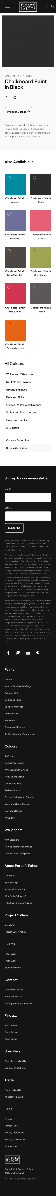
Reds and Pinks (15, 397)
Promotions (11, 1146)
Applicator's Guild (14, 1096)
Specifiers (13, 1051)
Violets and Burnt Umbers (21, 412)
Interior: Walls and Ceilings (18, 686)
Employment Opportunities (19, 1003)
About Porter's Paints (21, 865)
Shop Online (11, 1039)
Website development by (21, 1179)
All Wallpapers (12, 839)
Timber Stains (11, 713)
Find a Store (11, 1025)
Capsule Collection (17, 440)
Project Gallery (16, 915)
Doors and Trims (13, 699)
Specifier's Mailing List (16, 1061)
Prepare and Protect (15, 727)
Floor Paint (10, 720)
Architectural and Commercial (20, 734)
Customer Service (14, 989)
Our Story (10, 875)
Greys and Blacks (16, 420)
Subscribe (14, 527)
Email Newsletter (13, 996)
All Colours (12, 427)
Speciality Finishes (19, 76)
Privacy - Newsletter (15, 1139)
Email (8, 507)
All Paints (9, 679)
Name (8, 489)
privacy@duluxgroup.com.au (25, 638)
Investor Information (15, 889)
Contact (11, 980)
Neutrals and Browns (18, 382)
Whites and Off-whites (19, 374)
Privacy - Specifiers (14, 1132)
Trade (9, 1080)
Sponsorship (11, 882)
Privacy (8, 1119)
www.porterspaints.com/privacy (17, 604)
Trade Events (11, 960)
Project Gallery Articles (16, 931)
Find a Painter (11, 1032)
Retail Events (11, 953)
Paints (9, 669)
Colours (11, 746)
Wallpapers (14, 830)
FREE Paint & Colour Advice (18, 903)
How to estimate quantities (18, 846)
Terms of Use (11, 1125)
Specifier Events (13, 967)
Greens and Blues (16, 389)
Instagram (10, 925)
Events (10, 944)
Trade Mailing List (13, 1090)
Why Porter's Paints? (15, 896)
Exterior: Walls (12, 693)
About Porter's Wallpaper (17, 853)
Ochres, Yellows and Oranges (23, 404)
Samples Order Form (15, 1067)
